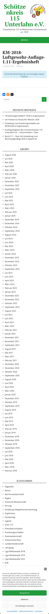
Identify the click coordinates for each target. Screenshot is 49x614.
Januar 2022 (10, 333)
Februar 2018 (11, 470)
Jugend (8, 521)
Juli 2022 (8, 314)
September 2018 (12, 448)
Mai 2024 (9, 246)
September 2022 (12, 307)
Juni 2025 (9, 196)
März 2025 (9, 208)
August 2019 (10, 410)
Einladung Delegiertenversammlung (21, 509)
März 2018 (9, 467)
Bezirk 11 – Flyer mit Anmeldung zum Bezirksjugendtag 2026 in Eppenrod (21, 137)
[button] (45, 569)
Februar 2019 (11, 429)
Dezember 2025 (12, 181)
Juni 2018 (9, 455)
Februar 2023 (11, 288)
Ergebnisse (10, 513)
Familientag (10, 517)
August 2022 (10, 311)
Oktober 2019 (11, 402)
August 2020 (10, 379)
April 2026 (9, 166)
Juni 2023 (9, 276)
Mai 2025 (9, 200)
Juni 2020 (9, 383)
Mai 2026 (9, 162)
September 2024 (12, 231)
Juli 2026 (8, 158)
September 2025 (12, 189)
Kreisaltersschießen (14, 528)
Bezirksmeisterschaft (14, 494)
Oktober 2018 (11, 444)
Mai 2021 (9, 352)
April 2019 (9, 425)
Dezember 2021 (12, 337)
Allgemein (9, 486)
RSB (6, 562)
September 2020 (12, 375)
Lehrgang (9, 547)
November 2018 (12, 440)
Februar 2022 (11, 330)
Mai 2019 (9, 421)
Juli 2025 (8, 193)
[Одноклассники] (8, 94)
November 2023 (12, 261)
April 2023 (9, 280)
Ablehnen (24, 599)
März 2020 (9, 391)
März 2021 (9, 356)
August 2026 (10, 155)
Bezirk (8, 490)
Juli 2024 (8, 238)
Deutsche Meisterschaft (15, 502)
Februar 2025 (11, 212)
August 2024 (10, 235)
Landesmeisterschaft (14, 543)
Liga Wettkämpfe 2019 (15, 555)
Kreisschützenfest (13, 540)
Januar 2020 (10, 394)
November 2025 (12, 185)
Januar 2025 (10, 215)
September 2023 (12, 269)
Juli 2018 (8, 451)
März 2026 (9, 170)
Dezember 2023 (12, 257)
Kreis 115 (9, 524)
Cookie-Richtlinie (12, 611)
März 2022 (9, 326)
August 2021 (10, 349)
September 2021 (12, 345)
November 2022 (12, 299)
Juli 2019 (8, 413)
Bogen (8, 498)
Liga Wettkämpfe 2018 (15, 551)
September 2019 (12, 406)
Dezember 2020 (12, 364)
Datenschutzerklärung (26, 611)
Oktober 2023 (11, 265)
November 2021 (12, 341)
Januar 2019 (10, 432)
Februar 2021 (11, 360)
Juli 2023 (8, 273)
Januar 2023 (10, 292)
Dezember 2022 (12, 295)
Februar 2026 (11, 174)
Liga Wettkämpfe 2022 (15, 559)
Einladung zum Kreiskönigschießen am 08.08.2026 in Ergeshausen (22, 124)
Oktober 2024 (11, 227)
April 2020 (9, 387)
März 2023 (9, 284)
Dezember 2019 (12, 398)
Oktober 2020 (11, 371)
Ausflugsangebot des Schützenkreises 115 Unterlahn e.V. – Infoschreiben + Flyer (24, 131)
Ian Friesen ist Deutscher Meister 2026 (22, 119)
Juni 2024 (9, 242)
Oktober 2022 (11, 303)
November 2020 (12, 368)
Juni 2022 (9, 318)
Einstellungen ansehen (24, 606)
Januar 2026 (10, 177)
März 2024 (9, 250)
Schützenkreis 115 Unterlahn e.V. (24, 15)
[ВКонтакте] (3, 94)
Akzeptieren (24, 593)
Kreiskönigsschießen (14, 532)
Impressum (38, 611)
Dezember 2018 (12, 436)
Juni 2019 (9, 417)
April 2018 (9, 463)
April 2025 (9, 204)
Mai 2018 (9, 459)
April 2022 (9, 322)
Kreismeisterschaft (13, 536)
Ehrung (8, 505)
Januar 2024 (10, 254)
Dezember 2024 (12, 219)
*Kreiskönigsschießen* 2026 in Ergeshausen (25, 116)
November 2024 (12, 223)
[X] (12, 94)
